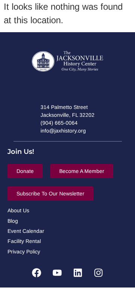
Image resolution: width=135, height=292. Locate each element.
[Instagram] (98, 272)
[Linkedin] (78, 272)
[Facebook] (36, 272)
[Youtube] (57, 272)
